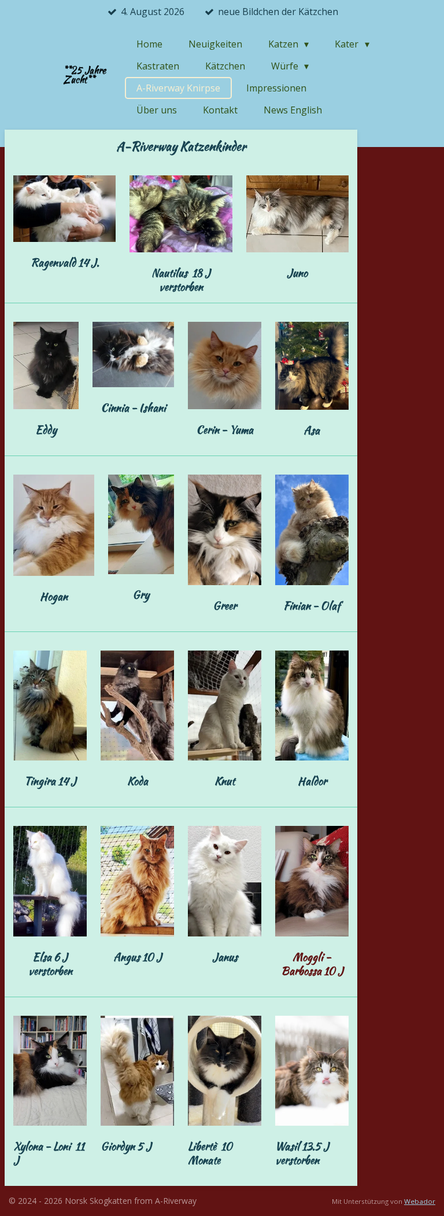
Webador (419, 1201)
